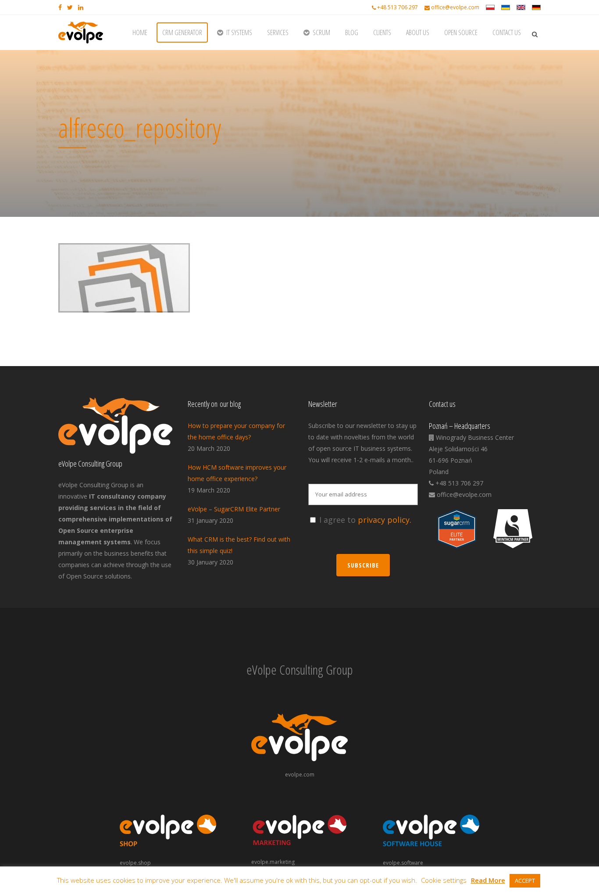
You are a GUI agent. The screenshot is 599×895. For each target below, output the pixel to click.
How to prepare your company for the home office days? (236, 431)
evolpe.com (299, 774)
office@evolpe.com (455, 7)
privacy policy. (384, 519)
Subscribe (363, 565)
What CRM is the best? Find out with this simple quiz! (239, 545)
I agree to (365, 519)
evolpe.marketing (273, 862)
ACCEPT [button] (525, 880)
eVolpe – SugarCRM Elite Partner (234, 509)
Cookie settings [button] (444, 880)
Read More (488, 880)
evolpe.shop (135, 862)
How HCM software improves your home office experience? (237, 473)
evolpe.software (403, 862)
